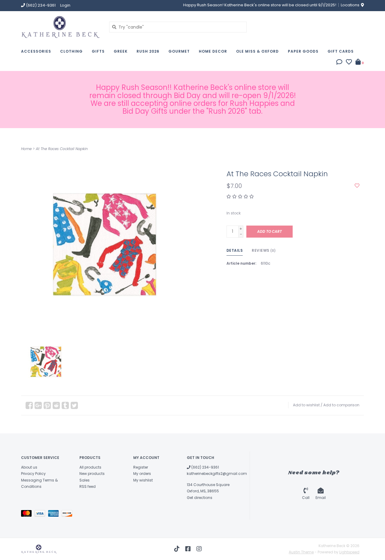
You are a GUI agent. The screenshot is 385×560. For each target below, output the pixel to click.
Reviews (264, 250)
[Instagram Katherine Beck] (199, 549)
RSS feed (87, 486)
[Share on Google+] (38, 405)
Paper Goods (303, 51)
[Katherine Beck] (60, 27)
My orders (142, 473)
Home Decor (213, 51)
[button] (339, 63)
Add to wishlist (306, 405)
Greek (121, 51)
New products (92, 473)
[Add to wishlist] (357, 186)
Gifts (98, 51)
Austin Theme (301, 552)
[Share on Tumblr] (65, 405)
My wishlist (143, 480)
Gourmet (179, 51)
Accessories (36, 51)
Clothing (71, 51)
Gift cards (341, 51)
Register (140, 467)
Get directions (199, 497)
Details (234, 250)
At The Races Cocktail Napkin (62, 148)
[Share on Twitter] (74, 405)
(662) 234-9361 (204, 467)
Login (65, 5)
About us (29, 467)
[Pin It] (47, 405)
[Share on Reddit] (56, 405)
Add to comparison (341, 405)
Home (26, 148)
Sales (84, 480)
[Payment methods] (28, 514)
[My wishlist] (349, 63)
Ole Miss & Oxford (257, 51)
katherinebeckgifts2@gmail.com (217, 473)
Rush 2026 (148, 51)
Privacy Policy (33, 473)
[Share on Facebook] (29, 405)
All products (90, 467)
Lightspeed (349, 552)
